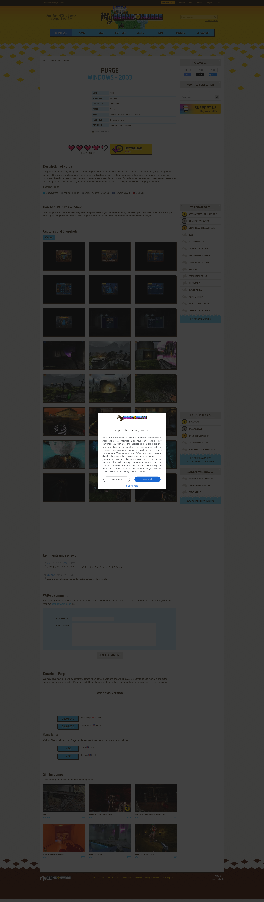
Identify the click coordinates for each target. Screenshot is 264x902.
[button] (132, 485)
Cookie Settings (123, 471)
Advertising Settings (120, 468)
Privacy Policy (138, 471)
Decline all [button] (116, 479)
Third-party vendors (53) (128, 453)
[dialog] (132, 451)
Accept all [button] (147, 479)
